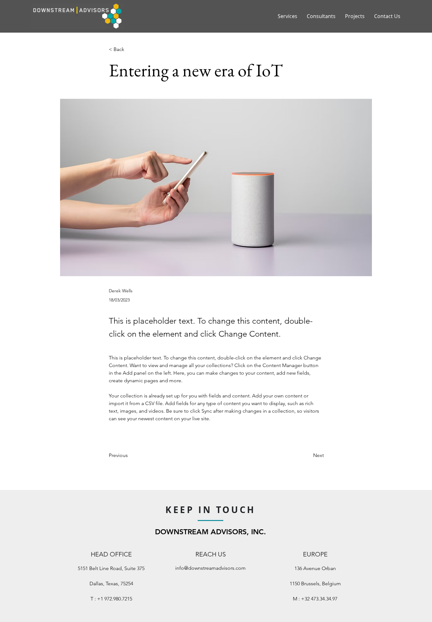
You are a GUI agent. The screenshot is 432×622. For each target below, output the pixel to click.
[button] (130, 49)
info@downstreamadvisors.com (210, 568)
